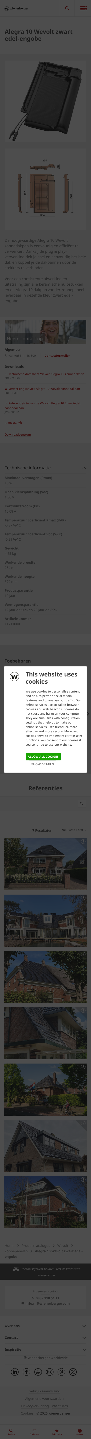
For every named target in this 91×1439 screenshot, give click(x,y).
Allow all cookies (43, 757)
